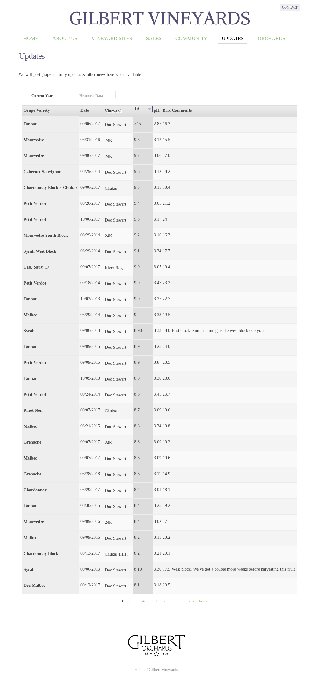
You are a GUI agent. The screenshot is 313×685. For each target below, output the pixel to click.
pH (157, 110)
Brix (167, 110)
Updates (233, 38)
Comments (182, 110)
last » (203, 601)
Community (191, 38)
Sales (153, 38)
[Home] (160, 25)
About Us (64, 38)
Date (84, 110)
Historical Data (91, 96)
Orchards (271, 38)
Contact (290, 7)
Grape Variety (37, 110)
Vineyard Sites (111, 38)
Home (30, 38)
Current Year (42, 96)
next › (189, 601)
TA (137, 108)
